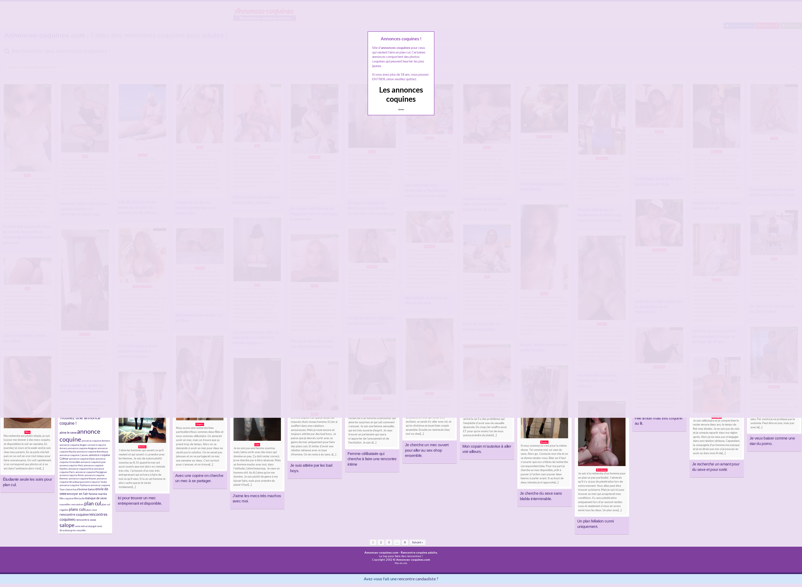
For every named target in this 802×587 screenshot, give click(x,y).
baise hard (72, 489)
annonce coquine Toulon (94, 481)
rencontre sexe (85, 519)
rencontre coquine (74, 514)
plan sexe (91, 509)
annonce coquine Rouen (82, 478)
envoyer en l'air (77, 494)
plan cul (92, 503)
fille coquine (66, 498)
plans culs (77, 509)
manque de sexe (96, 498)
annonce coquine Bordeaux (92, 451)
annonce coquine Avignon (82, 448)
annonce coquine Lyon (93, 462)
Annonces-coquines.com (381, 552)
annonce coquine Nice (81, 468)
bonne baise (87, 489)
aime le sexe (68, 432)
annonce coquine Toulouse (75, 485)
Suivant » (417, 542)
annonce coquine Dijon (82, 458)
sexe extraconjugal (85, 526)
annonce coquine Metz (71, 465)
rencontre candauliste (416, 578)
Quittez (401, 109)
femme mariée (98, 494)
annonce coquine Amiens (95, 440)
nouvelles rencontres (72, 504)
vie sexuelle (79, 530)
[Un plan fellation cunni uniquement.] (602, 434)
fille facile (79, 498)
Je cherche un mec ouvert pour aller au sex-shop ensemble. (427, 450)
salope (67, 525)
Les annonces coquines (401, 94)
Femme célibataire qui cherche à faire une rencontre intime (372, 458)
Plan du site (401, 563)
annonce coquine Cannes (74, 455)
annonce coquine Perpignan (91, 472)
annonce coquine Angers (74, 444)
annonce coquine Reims (72, 475)
